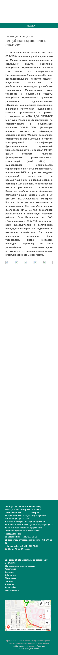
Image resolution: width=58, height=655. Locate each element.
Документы (10, 563)
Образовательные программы (20, 566)
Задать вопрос (12, 590)
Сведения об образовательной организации (26, 560)
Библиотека (10, 575)
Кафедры (9, 572)
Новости (9, 581)
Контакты (9, 584)
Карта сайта (10, 587)
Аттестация (10, 569)
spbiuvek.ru (18, 646)
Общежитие (10, 578)
